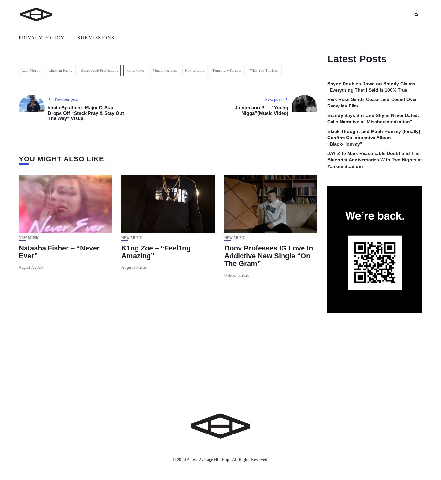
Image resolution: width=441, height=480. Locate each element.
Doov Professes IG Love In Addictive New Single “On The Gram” (268, 256)
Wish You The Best (264, 70)
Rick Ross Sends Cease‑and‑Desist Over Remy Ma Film (372, 102)
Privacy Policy (42, 37)
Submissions (96, 37)
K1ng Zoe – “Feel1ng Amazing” (155, 252)
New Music (29, 238)
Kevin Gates (135, 70)
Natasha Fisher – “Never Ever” (59, 252)
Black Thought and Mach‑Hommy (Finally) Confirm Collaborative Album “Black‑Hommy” (373, 138)
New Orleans (194, 70)
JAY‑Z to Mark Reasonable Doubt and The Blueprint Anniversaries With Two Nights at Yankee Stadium (374, 160)
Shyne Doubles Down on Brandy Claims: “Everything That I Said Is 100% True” (372, 87)
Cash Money (31, 70)
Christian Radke (60, 70)
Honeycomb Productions (99, 70)
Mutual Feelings (165, 70)
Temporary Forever (226, 70)
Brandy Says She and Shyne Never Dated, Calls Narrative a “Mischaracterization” (373, 118)
